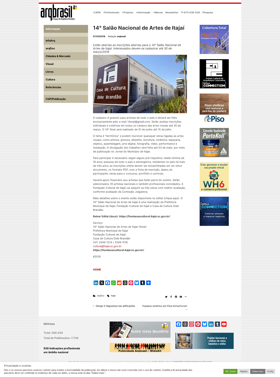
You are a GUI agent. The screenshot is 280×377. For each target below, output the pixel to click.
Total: (47, 332)
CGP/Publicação (56, 99)
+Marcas (158, 12)
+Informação (143, 12)
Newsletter (171, 12)
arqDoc (100, 295)
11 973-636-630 (190, 12)
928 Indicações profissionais (62, 348)
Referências (53, 87)
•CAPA (97, 12)
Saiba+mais (257, 371)
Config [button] (270, 371)
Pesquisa (208, 12)
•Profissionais (111, 12)
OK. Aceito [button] (230, 371)
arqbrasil (121, 36)
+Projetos (127, 12)
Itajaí (113, 295)
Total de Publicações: (57, 338)
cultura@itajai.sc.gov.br (107, 246)
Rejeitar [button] (243, 371)
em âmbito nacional (56, 352)
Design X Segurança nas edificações (115, 306)
